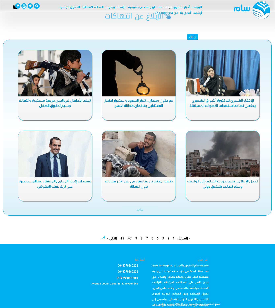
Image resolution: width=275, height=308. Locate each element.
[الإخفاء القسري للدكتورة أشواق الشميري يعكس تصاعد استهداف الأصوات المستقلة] (222, 73)
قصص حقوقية (138, 7)
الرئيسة (196, 7)
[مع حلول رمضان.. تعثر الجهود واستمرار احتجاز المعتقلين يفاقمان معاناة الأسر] (139, 73)
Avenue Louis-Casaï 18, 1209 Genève (114, 283)
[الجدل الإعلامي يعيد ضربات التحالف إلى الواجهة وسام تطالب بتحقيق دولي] (222, 154)
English (160, 12)
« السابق (184, 238)
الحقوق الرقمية (69, 7)
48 (122, 238)
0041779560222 (128, 265)
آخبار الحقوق (181, 7)
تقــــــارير (156, 7)
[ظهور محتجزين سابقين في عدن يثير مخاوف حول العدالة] (139, 154)
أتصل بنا (185, 12)
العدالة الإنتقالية (93, 7)
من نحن (172, 12)
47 (130, 238)
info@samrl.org (127, 277)
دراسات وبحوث (115, 7)
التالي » (112, 238)
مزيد (139, 209)
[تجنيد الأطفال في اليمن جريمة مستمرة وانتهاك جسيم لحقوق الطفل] (55, 73)
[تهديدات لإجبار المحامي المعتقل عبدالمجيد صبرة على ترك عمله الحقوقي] (55, 154)
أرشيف (197, 12)
